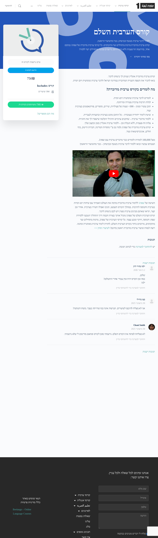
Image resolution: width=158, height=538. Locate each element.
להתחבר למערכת (144, 246)
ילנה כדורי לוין (139, 266)
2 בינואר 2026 (139, 270)
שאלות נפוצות (83, 516)
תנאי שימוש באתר (31, 498)
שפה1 (141, 203)
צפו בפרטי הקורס (142, 56)
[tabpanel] (114, 152)
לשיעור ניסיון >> (102, 228)
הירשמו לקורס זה (30, 70)
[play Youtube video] (114, 173)
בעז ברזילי (141, 299)
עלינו (87, 521)
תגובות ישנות (149, 263)
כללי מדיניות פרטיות (30, 502)
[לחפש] (20, 6)
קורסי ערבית (84, 495)
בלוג (88, 526)
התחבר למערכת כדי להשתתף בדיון (130, 288)
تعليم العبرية (83, 505)
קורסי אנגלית (83, 500)
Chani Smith (139, 325)
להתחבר (8, 6)
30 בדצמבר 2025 (138, 303)
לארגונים (85, 510)
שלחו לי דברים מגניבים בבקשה (131, 533)
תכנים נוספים (83, 531)
